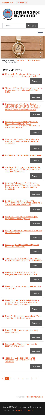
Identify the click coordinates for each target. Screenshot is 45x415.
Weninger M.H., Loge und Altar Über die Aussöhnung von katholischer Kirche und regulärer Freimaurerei (23, 169)
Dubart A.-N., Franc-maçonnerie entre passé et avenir (21, 331)
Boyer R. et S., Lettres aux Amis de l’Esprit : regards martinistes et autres (23, 317)
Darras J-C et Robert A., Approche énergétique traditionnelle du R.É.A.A (21, 273)
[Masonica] (21, 14)
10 (27, 378)
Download (36, 81)
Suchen (33, 25)
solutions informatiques (25, 410)
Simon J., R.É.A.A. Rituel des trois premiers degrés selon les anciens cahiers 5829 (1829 (23, 90)
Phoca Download (35, 397)
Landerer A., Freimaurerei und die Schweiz (23, 155)
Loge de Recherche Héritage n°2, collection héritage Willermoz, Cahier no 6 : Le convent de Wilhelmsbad (23, 203)
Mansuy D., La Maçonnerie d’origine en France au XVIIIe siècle (22, 246)
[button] (40, 32)
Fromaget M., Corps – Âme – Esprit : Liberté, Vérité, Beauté (21, 345)
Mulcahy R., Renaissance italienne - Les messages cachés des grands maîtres (22, 75)
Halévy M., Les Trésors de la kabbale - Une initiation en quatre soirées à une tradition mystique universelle (22, 302)
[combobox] (14, 25)
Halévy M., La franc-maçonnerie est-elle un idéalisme (23, 287)
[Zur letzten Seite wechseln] (36, 378)
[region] (22, 47)
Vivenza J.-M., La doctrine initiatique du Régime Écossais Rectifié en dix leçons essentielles (22, 141)
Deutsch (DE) (22, 3)
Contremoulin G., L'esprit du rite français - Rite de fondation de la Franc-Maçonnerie (23, 259)
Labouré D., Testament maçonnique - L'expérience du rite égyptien (21, 218)
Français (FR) (7, 3)
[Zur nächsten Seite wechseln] (32, 378)
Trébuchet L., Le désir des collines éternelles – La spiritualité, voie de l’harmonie (20, 360)
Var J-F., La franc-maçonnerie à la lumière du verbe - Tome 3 (23, 232)
